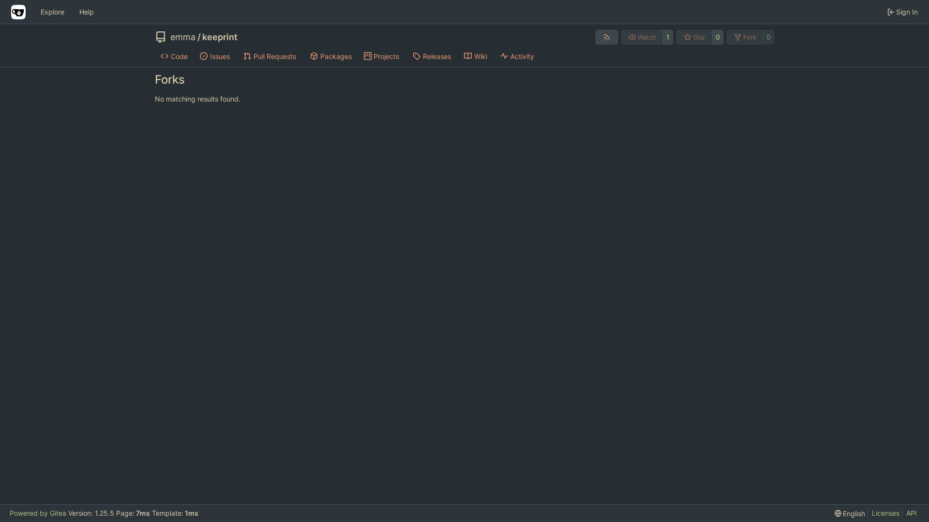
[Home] (18, 12)
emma (182, 37)
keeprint (220, 37)
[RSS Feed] (607, 37)
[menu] (850, 513)
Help (86, 12)
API (911, 513)
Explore (52, 12)
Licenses (885, 513)
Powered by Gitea (38, 513)
